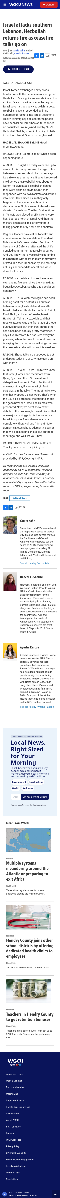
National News (20, 498)
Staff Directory (13, 1127)
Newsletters (12, 1179)
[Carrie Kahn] (10, 525)
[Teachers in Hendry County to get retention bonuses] (28, 991)
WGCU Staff (11, 886)
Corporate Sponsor (15, 1100)
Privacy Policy (12, 1146)
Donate (50, 4)
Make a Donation (14, 1081)
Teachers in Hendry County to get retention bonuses (29, 1016)
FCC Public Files (13, 1140)
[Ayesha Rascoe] (10, 652)
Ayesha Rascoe (21, 53)
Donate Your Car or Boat (18, 1107)
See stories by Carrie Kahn (35, 563)
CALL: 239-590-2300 (16, 1153)
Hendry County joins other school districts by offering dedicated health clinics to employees (30, 948)
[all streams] (56, 1194)
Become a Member (15, 1087)
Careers (10, 1133)
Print (53, 54)
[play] (5, 1194)
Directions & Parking (16, 1166)
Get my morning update (35, 796)
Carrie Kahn (19, 50)
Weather (9, 858)
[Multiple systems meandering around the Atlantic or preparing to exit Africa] (28, 840)
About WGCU (12, 1120)
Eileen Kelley (11, 963)
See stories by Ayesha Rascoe (37, 706)
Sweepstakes (12, 1114)
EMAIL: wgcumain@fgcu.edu (20, 1159)
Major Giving (12, 1094)
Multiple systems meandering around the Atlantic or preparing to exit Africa (27, 871)
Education (10, 936)
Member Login (13, 1173)
